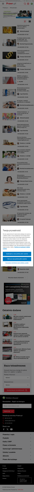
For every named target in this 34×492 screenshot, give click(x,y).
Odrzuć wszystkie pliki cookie (17, 259)
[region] (17, 246)
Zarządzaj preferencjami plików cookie (16, 263)
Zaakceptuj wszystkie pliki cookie (17, 254)
